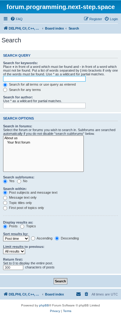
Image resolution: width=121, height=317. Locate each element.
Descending (69, 238)
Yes (11, 181)
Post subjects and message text (32, 192)
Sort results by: (15, 234)
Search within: (15, 189)
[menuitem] (16, 19)
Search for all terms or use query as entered (42, 84)
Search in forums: (17, 126)
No (24, 181)
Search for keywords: (20, 63)
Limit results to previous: (23, 246)
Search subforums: (18, 177)
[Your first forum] (43, 142)
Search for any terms (24, 90)
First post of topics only (26, 208)
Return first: (13, 259)
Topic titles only (20, 203)
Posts (13, 226)
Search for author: (18, 97)
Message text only (22, 197)
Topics (30, 226)
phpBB (44, 305)
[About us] (43, 138)
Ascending (44, 238)
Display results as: (18, 222)
